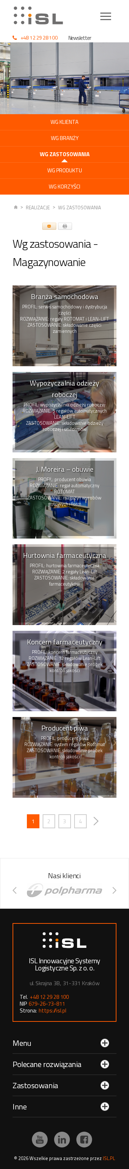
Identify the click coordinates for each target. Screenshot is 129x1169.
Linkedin (62, 1139)
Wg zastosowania (79, 207)
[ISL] (41, 15)
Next (96, 821)
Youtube (40, 1139)
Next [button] (114, 890)
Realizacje (38, 207)
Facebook (84, 1139)
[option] (64, 890)
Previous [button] (14, 890)
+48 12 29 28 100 (39, 37)
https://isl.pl (52, 1010)
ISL (16, 207)
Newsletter (79, 38)
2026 (23, 1158)
